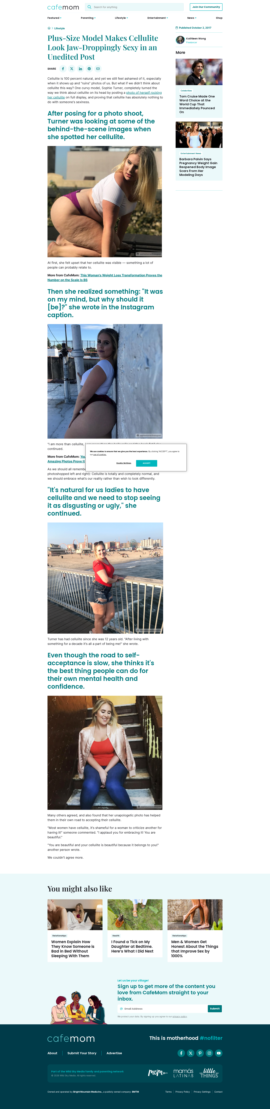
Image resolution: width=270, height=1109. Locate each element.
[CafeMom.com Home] (63, 7)
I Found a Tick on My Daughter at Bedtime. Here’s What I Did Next (132, 946)
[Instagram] (209, 1053)
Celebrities (186, 90)
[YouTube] (218, 1053)
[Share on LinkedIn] (80, 68)
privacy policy (179, 1016)
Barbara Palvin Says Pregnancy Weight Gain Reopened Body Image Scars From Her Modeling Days (198, 167)
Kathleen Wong (196, 38)
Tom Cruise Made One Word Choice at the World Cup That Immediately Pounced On (197, 104)
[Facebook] (181, 1053)
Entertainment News (191, 153)
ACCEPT (146, 463)
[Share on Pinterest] (89, 68)
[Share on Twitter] (71, 68)
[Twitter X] (190, 1053)
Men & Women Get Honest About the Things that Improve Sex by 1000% (194, 948)
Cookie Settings (123, 463)
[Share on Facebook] (63, 68)
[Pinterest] (200, 1053)
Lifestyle (59, 28)
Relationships (59, 935)
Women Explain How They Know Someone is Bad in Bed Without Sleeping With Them (72, 948)
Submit (215, 1008)
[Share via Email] (98, 68)
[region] (136, 457)
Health (115, 935)
